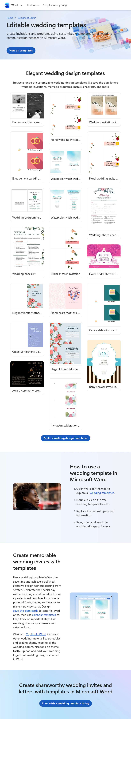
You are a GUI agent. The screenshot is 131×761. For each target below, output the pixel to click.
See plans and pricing (55, 5)
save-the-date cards (25, 610)
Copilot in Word (36, 634)
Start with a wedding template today (65, 703)
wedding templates (102, 493)
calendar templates (44, 615)
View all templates (21, 50)
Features (32, 5)
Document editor (27, 17)
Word (14, 5)
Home (10, 17)
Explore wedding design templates (65, 438)
